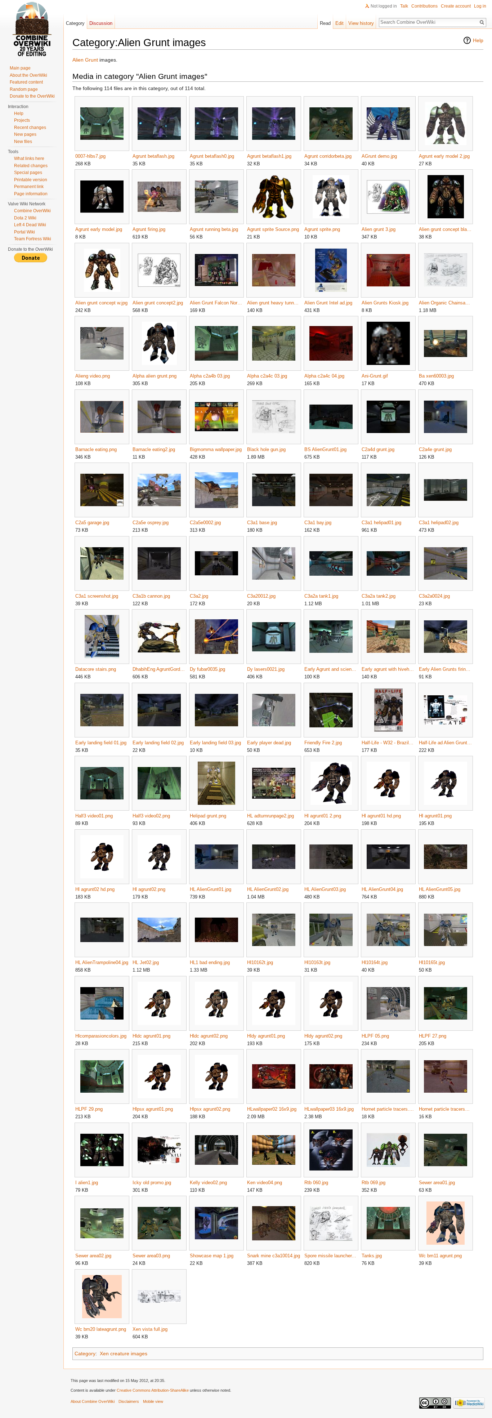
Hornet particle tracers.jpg (388, 1109)
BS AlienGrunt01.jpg (325, 449)
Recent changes (30, 127)
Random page (24, 89)
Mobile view (153, 1401)
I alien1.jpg (86, 1182)
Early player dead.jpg (269, 742)
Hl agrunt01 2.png (322, 816)
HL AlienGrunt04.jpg (382, 889)
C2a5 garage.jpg (92, 522)
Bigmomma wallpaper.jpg (216, 449)
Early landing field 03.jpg (215, 742)
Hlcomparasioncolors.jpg (100, 1036)
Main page (20, 68)
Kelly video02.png (208, 1182)
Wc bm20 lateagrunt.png (100, 1329)
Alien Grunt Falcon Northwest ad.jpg (216, 303)
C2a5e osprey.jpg (151, 522)
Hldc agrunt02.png (209, 1036)
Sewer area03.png (151, 1255)
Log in (480, 6)
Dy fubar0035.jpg (207, 669)
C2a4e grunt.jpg (435, 449)
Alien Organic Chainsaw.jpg (445, 303)
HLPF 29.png (89, 1109)
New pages (25, 134)
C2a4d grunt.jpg (378, 449)
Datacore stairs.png (95, 669)
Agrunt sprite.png (322, 229)
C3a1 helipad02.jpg (439, 522)
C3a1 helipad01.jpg (381, 522)
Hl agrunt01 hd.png (381, 816)
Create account (456, 6)
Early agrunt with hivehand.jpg (388, 669)
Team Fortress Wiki (32, 238)
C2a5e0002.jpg (205, 522)
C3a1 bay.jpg (317, 522)
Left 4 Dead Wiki (30, 224)
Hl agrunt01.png (435, 816)
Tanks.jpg (372, 1255)
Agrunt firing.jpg (149, 229)
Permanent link (29, 186)
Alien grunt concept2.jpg (158, 303)
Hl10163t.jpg (317, 962)
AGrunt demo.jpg (379, 156)
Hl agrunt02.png (149, 889)
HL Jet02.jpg (146, 962)
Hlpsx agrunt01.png (153, 1109)
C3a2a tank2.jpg (378, 596)
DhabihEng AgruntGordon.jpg (159, 669)
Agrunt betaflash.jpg (153, 156)
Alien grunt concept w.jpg (101, 303)
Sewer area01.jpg (437, 1182)
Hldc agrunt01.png (151, 1036)
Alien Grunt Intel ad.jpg (328, 303)
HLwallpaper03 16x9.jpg (329, 1109)
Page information (31, 193)
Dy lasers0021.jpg (266, 669)
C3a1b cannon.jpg (151, 596)
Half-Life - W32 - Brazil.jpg (388, 742)
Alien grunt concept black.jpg (445, 229)
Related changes (31, 165)
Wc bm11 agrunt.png (440, 1255)
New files (23, 141)
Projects (22, 120)
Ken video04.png (264, 1182)
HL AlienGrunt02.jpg (268, 889)
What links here (29, 158)
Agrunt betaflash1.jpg (269, 156)
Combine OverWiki (32, 210)
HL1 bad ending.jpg (210, 962)
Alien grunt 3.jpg (378, 229)
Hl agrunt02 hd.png (95, 889)
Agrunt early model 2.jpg (444, 156)
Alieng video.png (92, 376)
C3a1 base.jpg (262, 522)
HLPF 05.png (375, 1036)
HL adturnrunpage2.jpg (270, 816)
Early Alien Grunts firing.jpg (445, 669)
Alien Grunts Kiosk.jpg (385, 303)
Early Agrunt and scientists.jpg (330, 669)
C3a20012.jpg (261, 596)
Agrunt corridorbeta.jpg (328, 156)
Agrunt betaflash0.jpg (212, 156)
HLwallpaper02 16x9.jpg (271, 1109)
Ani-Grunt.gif (375, 376)
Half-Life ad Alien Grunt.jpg (445, 742)
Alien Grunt (85, 60)
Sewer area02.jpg (93, 1255)
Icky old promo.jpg (152, 1182)
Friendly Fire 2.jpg (323, 742)
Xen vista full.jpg (150, 1329)
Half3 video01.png (94, 816)
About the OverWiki (28, 75)
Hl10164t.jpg (375, 962)
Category (85, 1353)
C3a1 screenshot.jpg (96, 596)
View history (361, 23)
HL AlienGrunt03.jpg (325, 889)
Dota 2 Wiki (25, 217)
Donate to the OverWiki (32, 96)
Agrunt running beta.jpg (214, 229)
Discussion (100, 23)
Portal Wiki (24, 232)
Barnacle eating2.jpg (154, 449)
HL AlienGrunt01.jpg (210, 889)
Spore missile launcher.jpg (330, 1255)
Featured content (26, 82)
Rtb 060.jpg (316, 1182)
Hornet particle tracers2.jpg (445, 1109)
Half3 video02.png (151, 816)
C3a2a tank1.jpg (321, 596)
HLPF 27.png (432, 1036)
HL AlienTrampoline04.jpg (101, 962)
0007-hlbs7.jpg (90, 156)
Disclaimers (128, 1401)
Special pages (28, 172)
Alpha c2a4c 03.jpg (267, 376)
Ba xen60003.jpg (436, 376)
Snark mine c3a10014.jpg (273, 1255)
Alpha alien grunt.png (154, 376)
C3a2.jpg (199, 596)
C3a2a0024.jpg (434, 596)
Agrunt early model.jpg (98, 229)
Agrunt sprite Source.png (273, 229)
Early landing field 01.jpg (100, 742)
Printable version (30, 179)
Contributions (424, 6)
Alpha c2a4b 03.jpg (210, 376)
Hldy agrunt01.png (266, 1036)
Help (478, 40)
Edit (339, 23)
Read (325, 23)
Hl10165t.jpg (432, 962)
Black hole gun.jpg (266, 449)
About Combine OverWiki (93, 1401)
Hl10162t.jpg (260, 962)
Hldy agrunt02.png (323, 1036)
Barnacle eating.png (96, 449)
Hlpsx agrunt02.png (210, 1109)
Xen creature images (123, 1353)
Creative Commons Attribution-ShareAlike (153, 1390)
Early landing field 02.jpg (158, 742)
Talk (404, 6)
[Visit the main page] (32, 29)
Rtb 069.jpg (373, 1182)
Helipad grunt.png (208, 816)
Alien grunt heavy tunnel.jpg (273, 303)
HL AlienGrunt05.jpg (439, 889)
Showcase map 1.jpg (211, 1255)
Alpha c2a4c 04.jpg (324, 376)
